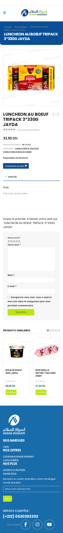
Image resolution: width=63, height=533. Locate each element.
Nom (11, 275)
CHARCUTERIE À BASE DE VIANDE (17, 152)
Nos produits (21, 27)
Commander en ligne (15, 165)
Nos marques (14, 440)
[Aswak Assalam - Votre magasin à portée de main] (34, 12)
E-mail (12, 286)
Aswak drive (10, 473)
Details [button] (12, 392)
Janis (6, 446)
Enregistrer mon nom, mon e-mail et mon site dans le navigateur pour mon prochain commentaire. (30, 301)
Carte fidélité (11, 460)
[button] (47, 330)
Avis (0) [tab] (12, 176)
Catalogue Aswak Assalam (18, 456)
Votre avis (14, 244)
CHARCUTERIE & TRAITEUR (27, 148)
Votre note (14, 237)
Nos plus (10, 464)
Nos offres (12, 450)
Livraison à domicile (14, 469)
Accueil (8, 27)
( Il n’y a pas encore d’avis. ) (28, 129)
